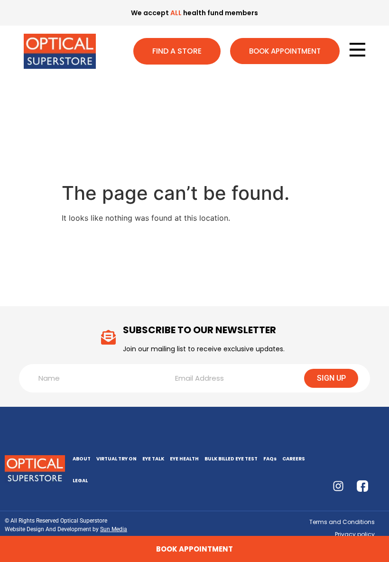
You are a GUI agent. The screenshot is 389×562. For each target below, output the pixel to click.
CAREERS (293, 458)
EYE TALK (153, 458)
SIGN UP (331, 378)
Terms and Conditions (342, 522)
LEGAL (80, 480)
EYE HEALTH (184, 458)
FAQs (270, 458)
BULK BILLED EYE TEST (231, 458)
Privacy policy (355, 534)
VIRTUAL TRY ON (116, 458)
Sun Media (113, 529)
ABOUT (82, 458)
